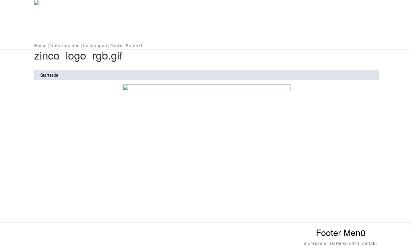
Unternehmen (65, 45)
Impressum (314, 243)
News (116, 45)
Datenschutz (343, 243)
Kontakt (134, 45)
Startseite (49, 75)
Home (40, 45)
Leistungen (95, 45)
